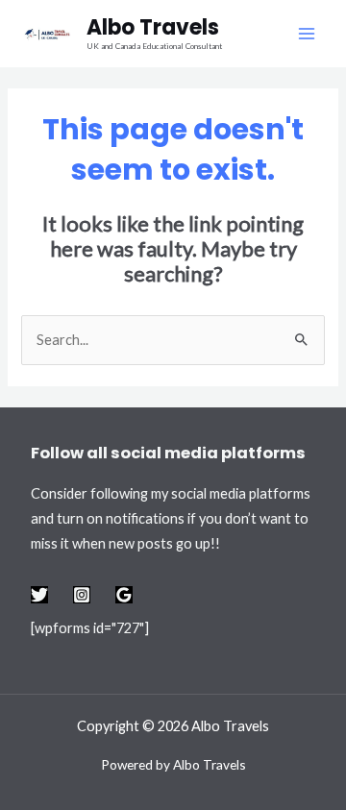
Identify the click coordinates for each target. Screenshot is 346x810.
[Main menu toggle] (306, 33)
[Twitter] (39, 594)
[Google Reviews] (124, 594)
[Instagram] (81, 594)
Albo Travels (152, 27)
